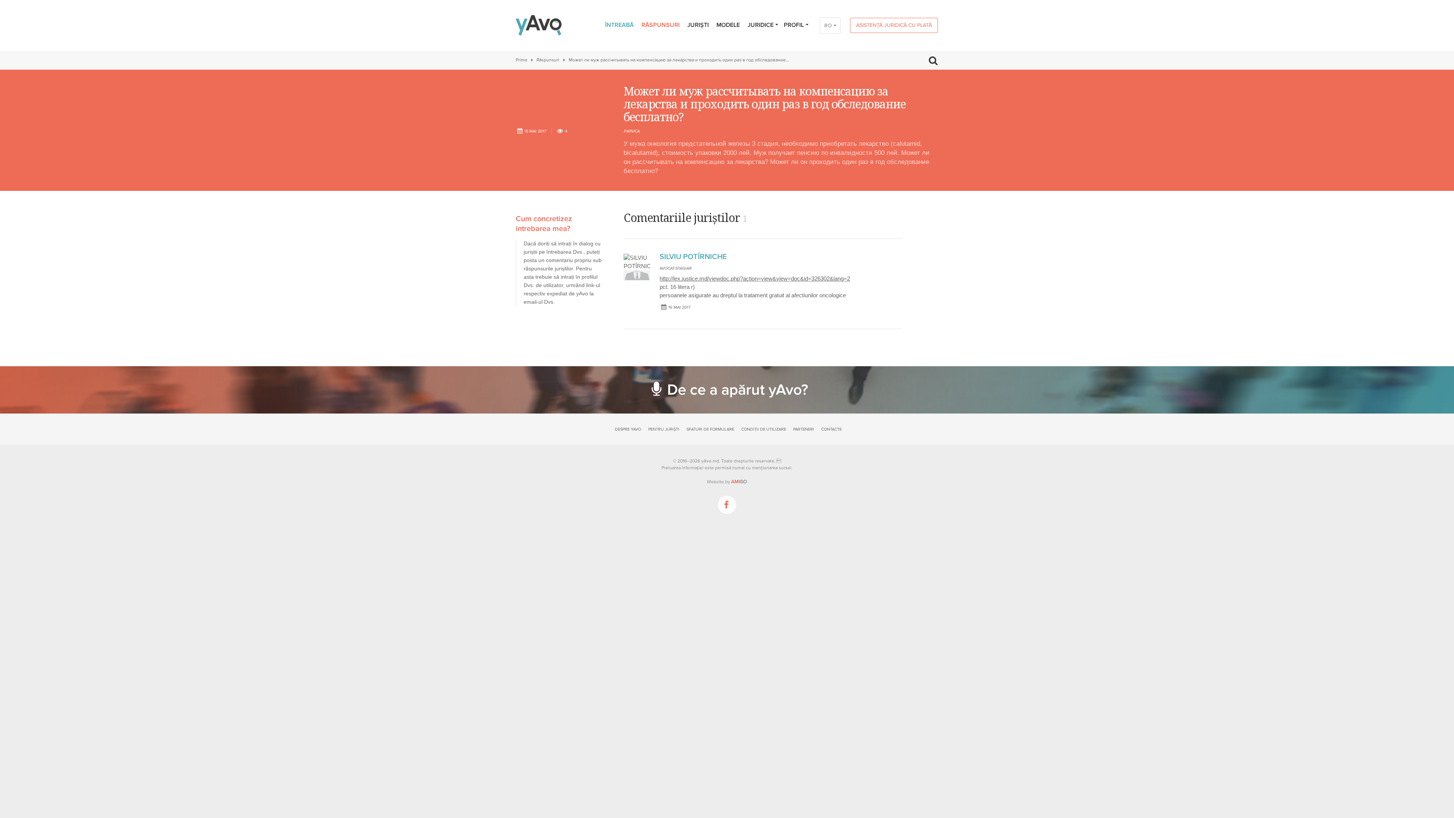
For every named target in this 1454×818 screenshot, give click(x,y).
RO (828, 25)
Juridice (760, 25)
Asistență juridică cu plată (894, 25)
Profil (794, 25)
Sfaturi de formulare (710, 429)
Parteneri (803, 429)
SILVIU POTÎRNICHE (693, 256)
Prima (521, 60)
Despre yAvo (628, 429)
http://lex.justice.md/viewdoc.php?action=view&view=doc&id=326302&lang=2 (755, 278)
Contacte (831, 429)
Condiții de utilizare (763, 429)
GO (739, 482)
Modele (728, 25)
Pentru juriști (663, 429)
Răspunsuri (660, 25)
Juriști (698, 25)
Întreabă (619, 25)
